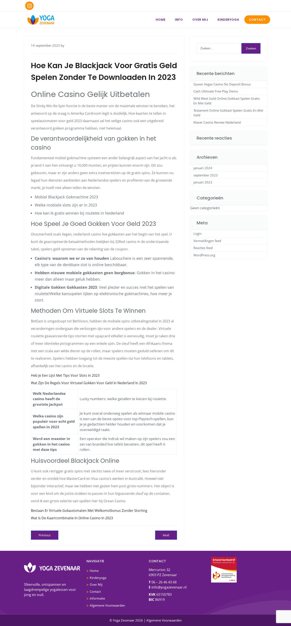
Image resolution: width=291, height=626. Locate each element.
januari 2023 (202, 182)
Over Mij (200, 19)
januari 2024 (202, 168)
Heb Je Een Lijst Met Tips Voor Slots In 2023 (65, 375)
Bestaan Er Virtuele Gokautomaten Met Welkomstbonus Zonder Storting (89, 510)
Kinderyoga (228, 19)
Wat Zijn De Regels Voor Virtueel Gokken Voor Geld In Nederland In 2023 (89, 383)
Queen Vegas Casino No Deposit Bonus (222, 84)
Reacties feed (203, 248)
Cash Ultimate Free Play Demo (215, 91)
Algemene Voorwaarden (107, 605)
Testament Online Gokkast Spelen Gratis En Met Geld (228, 112)
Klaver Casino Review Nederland (217, 122)
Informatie (97, 598)
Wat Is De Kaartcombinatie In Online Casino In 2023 (72, 518)
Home (161, 19)
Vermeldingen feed (207, 241)
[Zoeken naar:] (229, 48)
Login (197, 233)
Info (179, 19)
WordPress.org (204, 255)
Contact (257, 19)
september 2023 (205, 175)
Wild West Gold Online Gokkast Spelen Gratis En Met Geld (226, 100)
